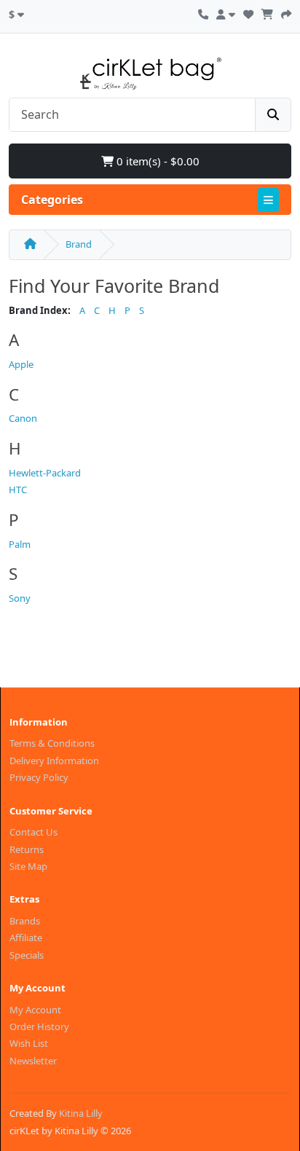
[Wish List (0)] (248, 12)
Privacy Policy (38, 777)
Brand (79, 244)
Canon (23, 418)
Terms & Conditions (52, 743)
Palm (20, 544)
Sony (20, 598)
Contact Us (33, 831)
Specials (26, 955)
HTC (18, 489)
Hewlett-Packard (45, 472)
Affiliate (25, 937)
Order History (39, 1026)
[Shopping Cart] (267, 12)
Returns (26, 849)
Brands (24, 920)
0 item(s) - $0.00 (157, 161)
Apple (21, 364)
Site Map (28, 866)
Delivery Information (54, 760)
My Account (35, 1009)
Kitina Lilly (81, 1113)
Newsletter (33, 1060)
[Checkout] (286, 12)
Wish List (28, 1043)
